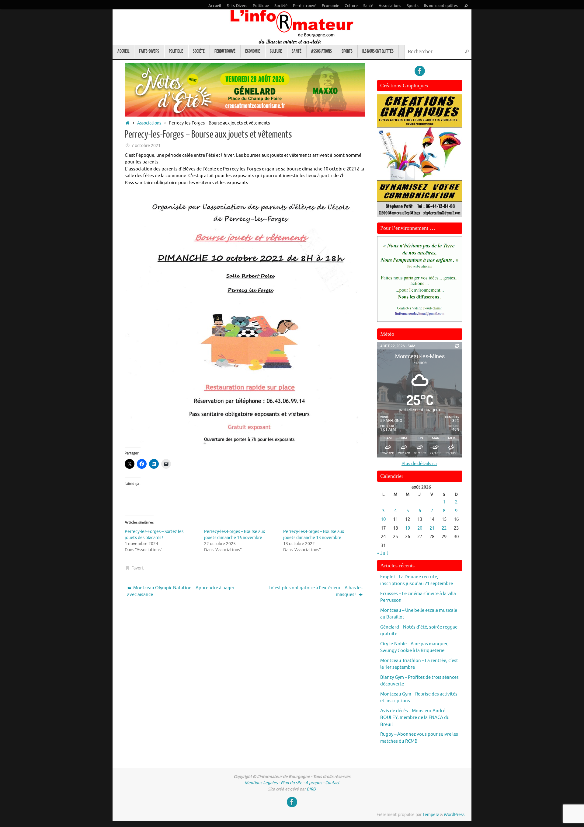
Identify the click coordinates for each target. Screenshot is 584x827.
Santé (368, 5)
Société (280, 5)
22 (444, 528)
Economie (330, 5)
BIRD (311, 789)
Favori (137, 568)
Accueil (214, 5)
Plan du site (291, 782)
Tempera (430, 814)
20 (419, 528)
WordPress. (454, 814)
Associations (390, 5)
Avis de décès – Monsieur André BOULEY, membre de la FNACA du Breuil (415, 717)
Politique (261, 5)
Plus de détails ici (419, 464)
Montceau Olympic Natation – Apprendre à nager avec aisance (181, 591)
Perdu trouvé (304, 5)
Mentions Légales (261, 782)
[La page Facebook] (420, 71)
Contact (332, 782)
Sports (413, 5)
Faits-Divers (237, 5)
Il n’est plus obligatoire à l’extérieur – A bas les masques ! (315, 591)
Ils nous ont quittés (441, 5)
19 (407, 528)
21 (431, 528)
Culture (351, 5)
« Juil (382, 553)
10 (383, 519)
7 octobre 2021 (146, 145)
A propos (313, 782)
